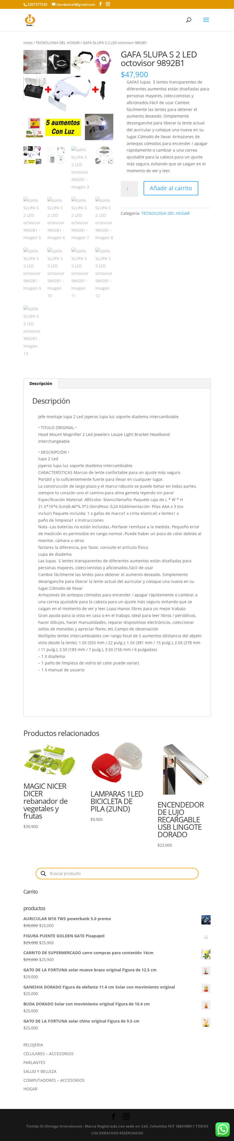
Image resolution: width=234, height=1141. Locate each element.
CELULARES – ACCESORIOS (48, 1053)
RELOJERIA (33, 1044)
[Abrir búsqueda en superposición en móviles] (117, 873)
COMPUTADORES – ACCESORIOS (54, 1080)
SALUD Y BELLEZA (40, 1071)
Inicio (28, 42)
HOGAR (30, 1089)
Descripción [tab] (40, 383)
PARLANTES (34, 1062)
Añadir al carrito (171, 188)
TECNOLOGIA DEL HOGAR (58, 42)
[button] (104, 59)
